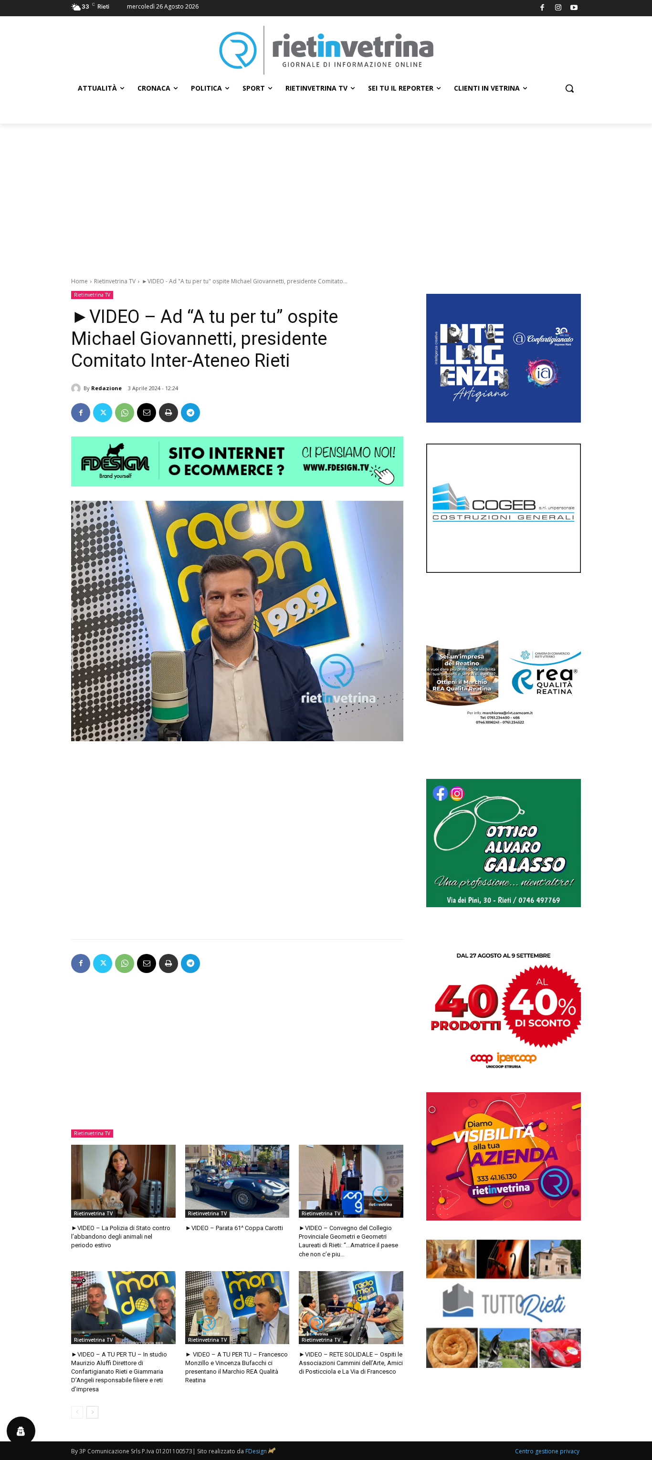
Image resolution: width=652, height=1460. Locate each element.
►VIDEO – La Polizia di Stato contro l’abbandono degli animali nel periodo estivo (120, 1236)
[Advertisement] (326, 195)
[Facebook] (542, 8)
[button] (569, 88)
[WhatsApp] (124, 412)
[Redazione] (77, 388)
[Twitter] (102, 412)
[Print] (168, 412)
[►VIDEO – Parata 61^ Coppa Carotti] (237, 1181)
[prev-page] (77, 1412)
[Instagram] (558, 8)
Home (79, 281)
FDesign (256, 1451)
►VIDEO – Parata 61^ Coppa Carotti (234, 1228)
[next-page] (92, 1412)
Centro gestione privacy (547, 1451)
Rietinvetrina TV (115, 281)
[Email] (146, 412)
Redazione (106, 388)
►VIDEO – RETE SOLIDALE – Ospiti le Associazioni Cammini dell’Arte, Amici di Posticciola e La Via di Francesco (351, 1363)
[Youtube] (574, 8)
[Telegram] (190, 412)
